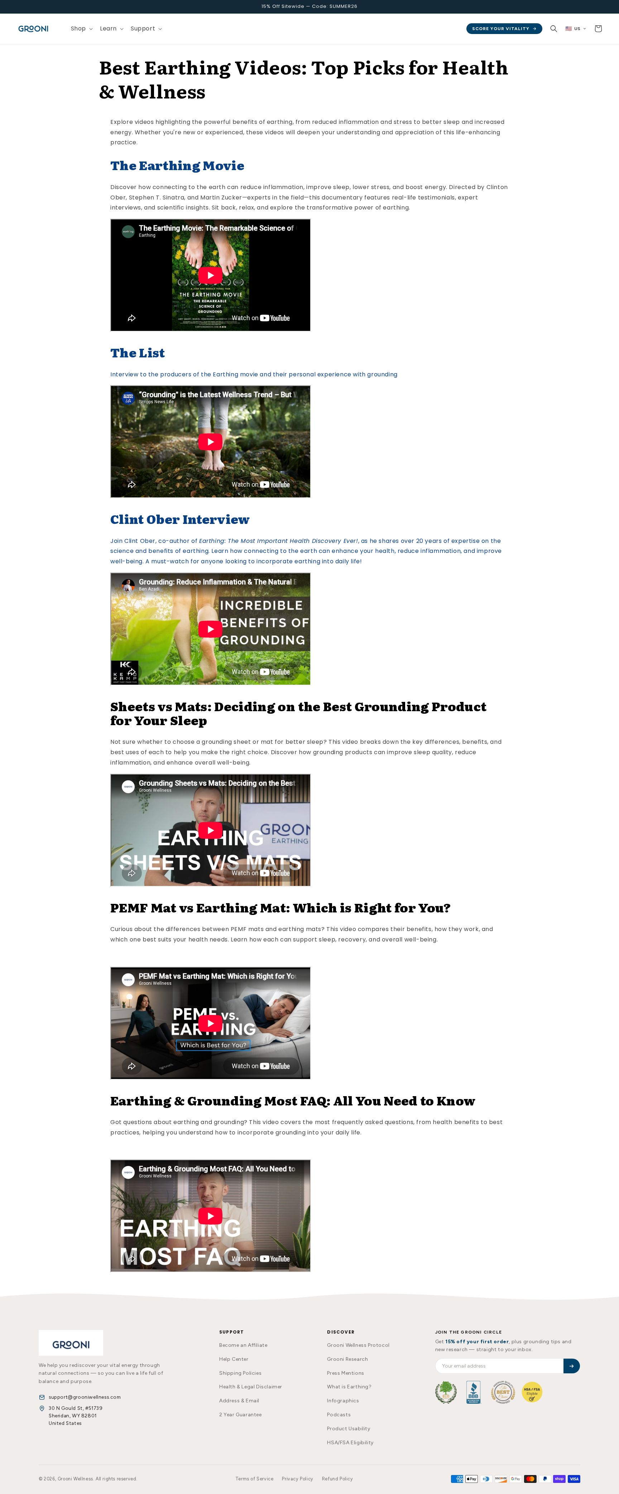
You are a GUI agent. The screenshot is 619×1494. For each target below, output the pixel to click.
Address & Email (239, 1401)
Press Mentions (345, 1373)
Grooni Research (347, 1359)
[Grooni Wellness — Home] (71, 1343)
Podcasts (339, 1415)
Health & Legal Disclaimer (250, 1387)
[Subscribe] (571, 1366)
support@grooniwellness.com (85, 1397)
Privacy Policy (297, 1478)
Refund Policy (337, 1478)
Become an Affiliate (243, 1345)
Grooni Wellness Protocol (358, 1345)
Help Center (234, 1359)
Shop (78, 28)
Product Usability (348, 1429)
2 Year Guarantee (240, 1415)
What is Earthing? (349, 1387)
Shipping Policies (240, 1373)
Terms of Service (254, 1478)
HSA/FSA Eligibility (350, 1443)
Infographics (343, 1401)
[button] (81, 29)
